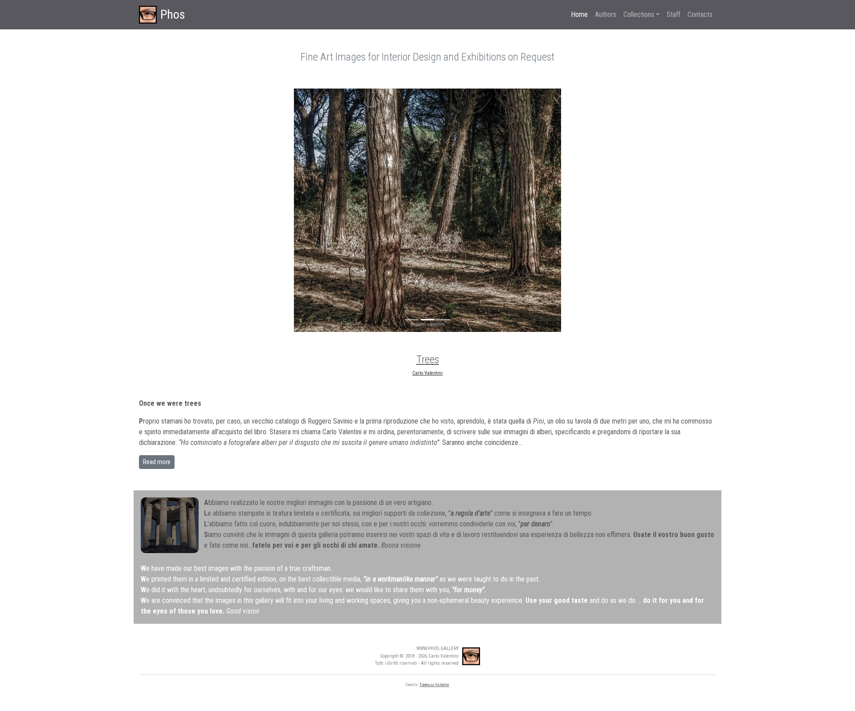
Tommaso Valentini (434, 685)
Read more (157, 461)
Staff (673, 14)
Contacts (700, 14)
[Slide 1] (411, 320)
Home (579, 14)
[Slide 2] (427, 320)
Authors (605, 14)
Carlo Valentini (427, 373)
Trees (427, 359)
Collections (638, 14)
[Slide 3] (443, 320)
